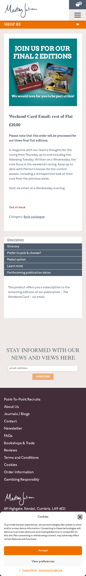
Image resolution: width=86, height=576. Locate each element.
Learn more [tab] (15, 266)
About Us (11, 407)
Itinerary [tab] (13, 246)
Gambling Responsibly (21, 479)
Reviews (10, 450)
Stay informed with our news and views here (43, 353)
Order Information (19, 472)
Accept (43, 550)
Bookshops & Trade (19, 443)
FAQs (8, 436)
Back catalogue (34, 217)
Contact (10, 421)
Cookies (10, 465)
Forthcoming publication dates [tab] (29, 272)
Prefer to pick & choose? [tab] (24, 253)
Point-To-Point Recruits (22, 399)
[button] (80, 517)
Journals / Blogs (17, 414)
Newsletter (13, 428)
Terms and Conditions (50, 570)
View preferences (43, 561)
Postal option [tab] (16, 259)
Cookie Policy (29, 570)
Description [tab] (15, 240)
